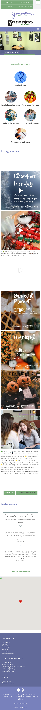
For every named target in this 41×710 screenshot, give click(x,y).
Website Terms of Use (8, 683)
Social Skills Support (8, 668)
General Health (6, 662)
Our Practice (6, 642)
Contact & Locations (8, 653)
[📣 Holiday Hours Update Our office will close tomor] (20, 350)
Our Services (6, 646)
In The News (5, 651)
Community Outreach (8, 670)
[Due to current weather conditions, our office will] (20, 190)
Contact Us (9, 2)
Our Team (5, 644)
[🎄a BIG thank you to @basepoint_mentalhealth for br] (20, 270)
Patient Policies (6, 681)
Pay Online (9, 6)
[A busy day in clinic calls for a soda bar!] (20, 230)
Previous (4, 39)
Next (36, 39)
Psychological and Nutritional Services (13, 666)
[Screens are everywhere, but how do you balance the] (20, 469)
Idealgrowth (23, 707)
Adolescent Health (7, 664)
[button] (20, 601)
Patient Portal (25, 2)
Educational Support (8, 671)
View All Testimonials (20, 571)
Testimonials (5, 648)
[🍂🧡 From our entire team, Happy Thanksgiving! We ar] (20, 310)
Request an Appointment (25, 6)
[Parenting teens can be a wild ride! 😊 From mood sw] (20, 429)
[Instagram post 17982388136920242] (20, 389)
